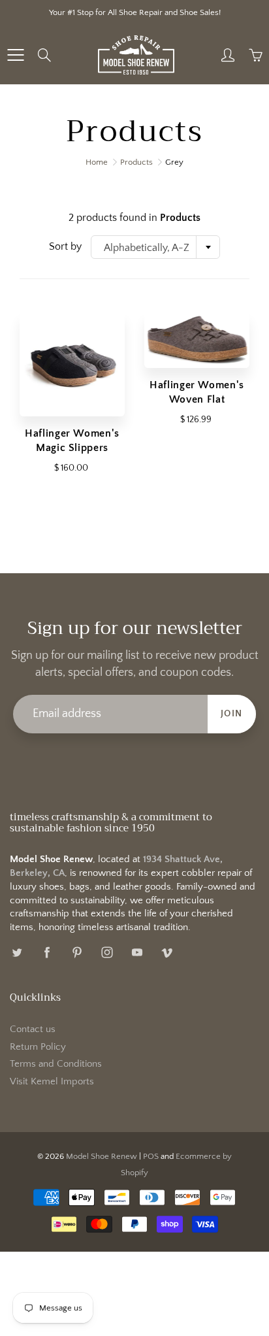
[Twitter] (16, 952)
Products (136, 162)
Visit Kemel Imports (52, 1082)
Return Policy (38, 1047)
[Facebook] (46, 952)
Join (232, 714)
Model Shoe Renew (101, 1156)
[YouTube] (136, 952)
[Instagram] (106, 952)
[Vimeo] (166, 952)
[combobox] (155, 247)
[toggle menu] (15, 55)
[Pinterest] (76, 952)
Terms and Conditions (56, 1064)
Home (97, 162)
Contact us (32, 1029)
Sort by (65, 246)
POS (151, 1156)
